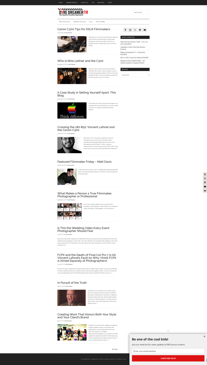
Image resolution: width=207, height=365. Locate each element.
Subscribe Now (168, 358)
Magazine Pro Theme (97, 359)
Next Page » (115, 349)
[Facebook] (205, 174)
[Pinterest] (205, 183)
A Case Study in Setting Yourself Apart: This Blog (86, 94)
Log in (124, 359)
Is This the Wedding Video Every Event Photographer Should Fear (83, 229)
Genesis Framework (110, 359)
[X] (205, 178)
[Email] (205, 187)
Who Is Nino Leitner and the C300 (80, 60)
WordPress (119, 359)
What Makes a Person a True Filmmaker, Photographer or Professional (84, 195)
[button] (168, 339)
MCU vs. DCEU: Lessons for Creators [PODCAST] (134, 57)
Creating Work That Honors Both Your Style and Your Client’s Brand (86, 316)
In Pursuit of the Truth (72, 282)
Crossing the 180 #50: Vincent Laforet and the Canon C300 (86, 128)
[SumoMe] (205, 191)
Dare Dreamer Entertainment (72, 12)
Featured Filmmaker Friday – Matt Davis (84, 161)
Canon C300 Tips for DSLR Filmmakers (83, 29)
